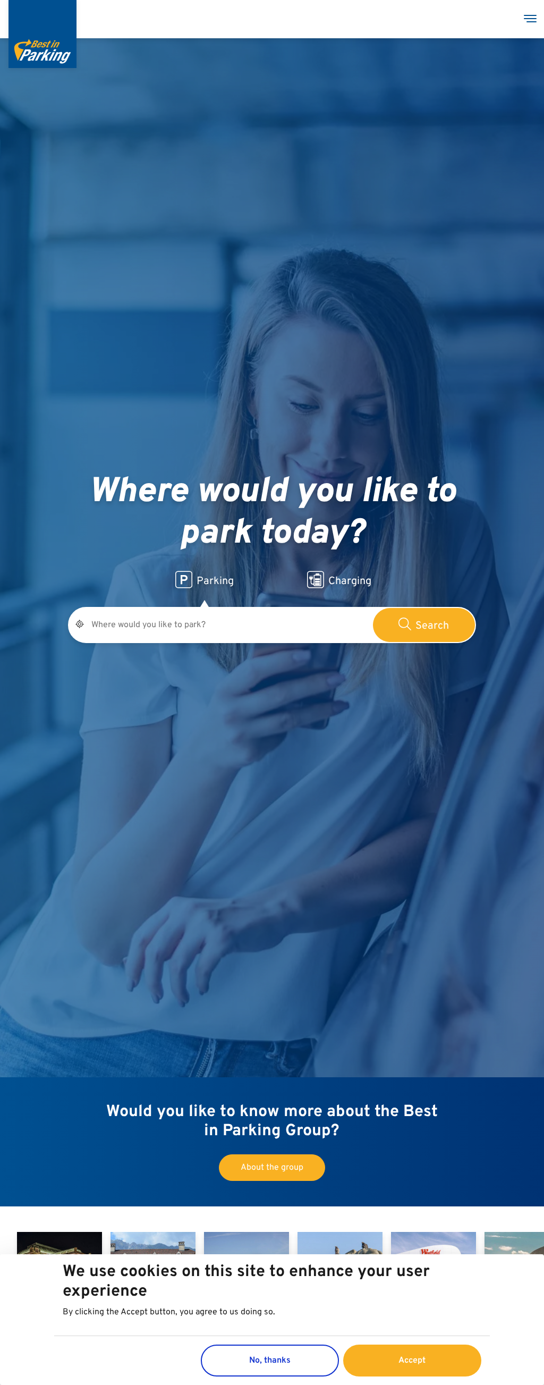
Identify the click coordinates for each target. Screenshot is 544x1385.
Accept (412, 1360)
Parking (215, 581)
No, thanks (270, 1360)
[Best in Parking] (42, 34)
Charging (349, 581)
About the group (272, 1167)
